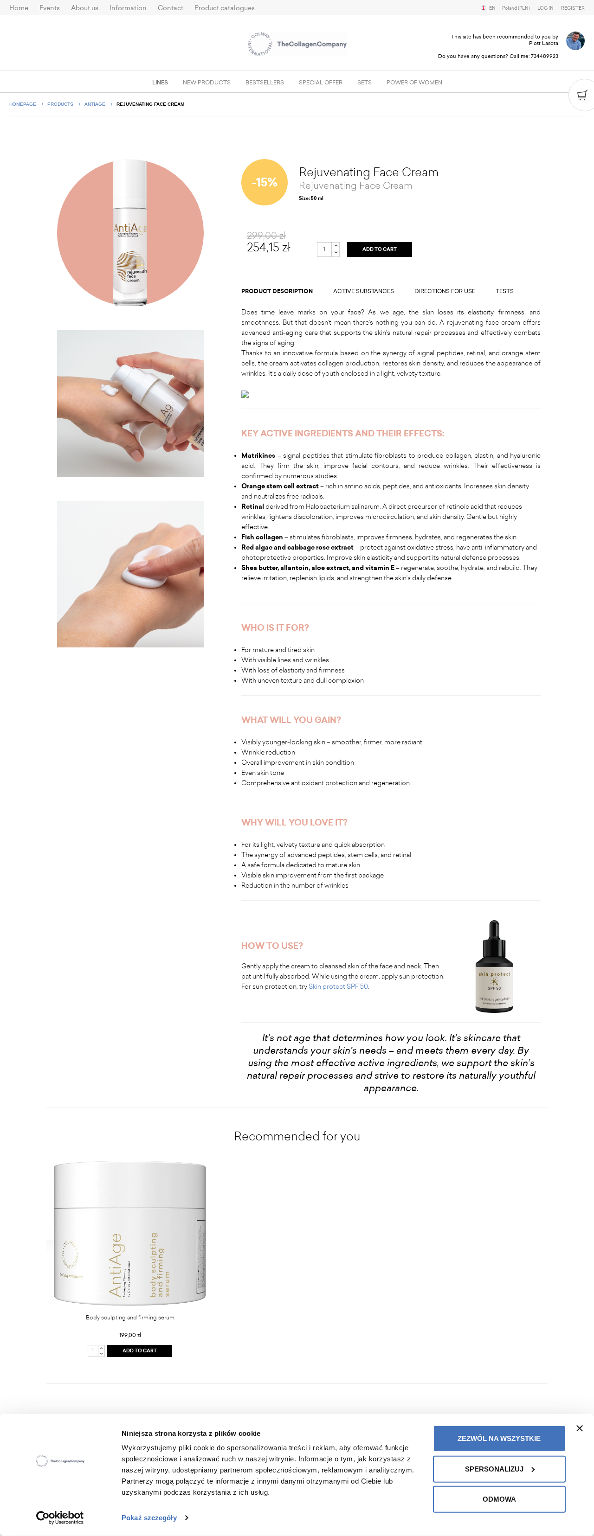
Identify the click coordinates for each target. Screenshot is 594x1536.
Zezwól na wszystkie (499, 1438)
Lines (160, 82)
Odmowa (499, 1499)
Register (573, 8)
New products (207, 82)
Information (128, 8)
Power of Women (414, 82)
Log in (545, 8)
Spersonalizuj (494, 1468)
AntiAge (95, 104)
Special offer (320, 82)
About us (84, 8)
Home (18, 8)
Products (61, 104)
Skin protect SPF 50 (338, 987)
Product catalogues (224, 8)
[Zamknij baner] (579, 1428)
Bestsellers (264, 82)
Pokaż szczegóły (149, 1518)
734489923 (544, 56)
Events (49, 8)
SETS (364, 82)
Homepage (23, 104)
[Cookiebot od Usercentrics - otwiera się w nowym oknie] (60, 1518)
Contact (170, 8)
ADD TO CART (379, 249)
